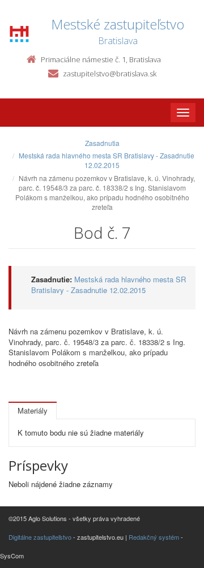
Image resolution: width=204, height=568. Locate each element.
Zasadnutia (102, 143)
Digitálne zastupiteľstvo (39, 536)
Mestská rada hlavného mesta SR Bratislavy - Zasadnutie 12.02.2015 (106, 160)
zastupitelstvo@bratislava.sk (109, 73)
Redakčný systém (154, 536)
